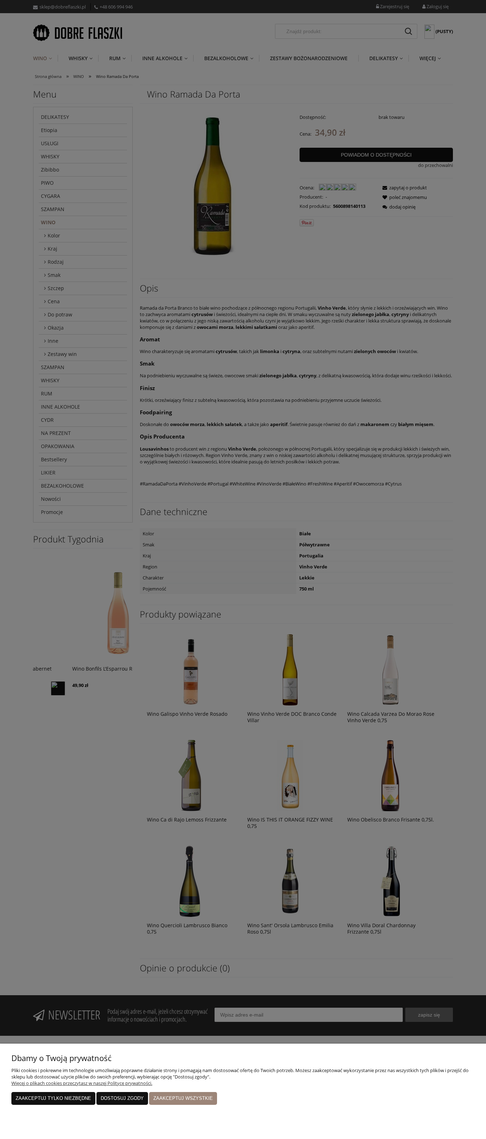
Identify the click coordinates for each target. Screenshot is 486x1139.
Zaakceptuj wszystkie (183, 1098)
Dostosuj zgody (122, 1098)
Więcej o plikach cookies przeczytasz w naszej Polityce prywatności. (81, 1083)
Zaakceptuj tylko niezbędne (53, 1098)
